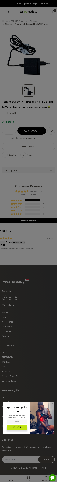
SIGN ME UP (17, 427)
